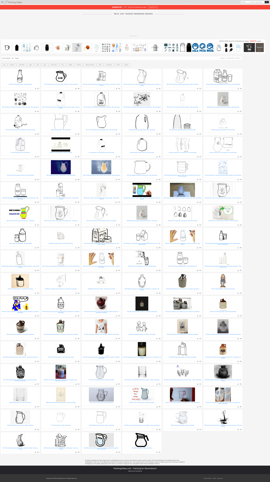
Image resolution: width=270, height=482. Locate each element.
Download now (153, 7)
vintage (70, 64)
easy (45, 64)
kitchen (79, 64)
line (62, 64)
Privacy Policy (207, 478)
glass (30, 64)
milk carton (54, 64)
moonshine (21, 64)
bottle (118, 64)
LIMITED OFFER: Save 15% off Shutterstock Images (234, 41)
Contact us (220, 478)
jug (4, 64)
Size (13, 58)
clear (100, 64)
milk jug (12, 64)
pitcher (126, 64)
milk (38, 64)
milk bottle (109, 64)
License (214, 478)
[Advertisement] (133, 26)
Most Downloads (6, 58)
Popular (17, 58)
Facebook (138, 471)
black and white (90, 64)
